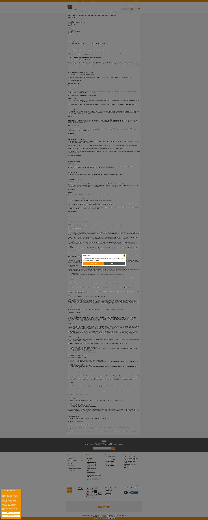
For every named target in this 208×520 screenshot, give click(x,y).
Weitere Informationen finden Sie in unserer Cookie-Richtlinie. (10, 508)
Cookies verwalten (11, 515)
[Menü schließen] (124, 255)
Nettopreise (114, 263)
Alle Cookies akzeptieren (11, 512)
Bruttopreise (93, 263)
